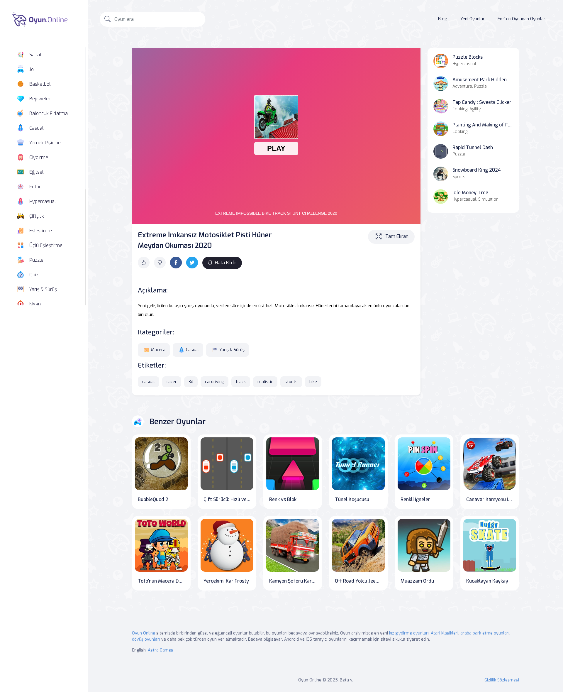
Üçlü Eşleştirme (45, 245)
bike (313, 382)
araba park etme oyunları (484, 633)
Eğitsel (36, 172)
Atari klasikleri (444, 633)
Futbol (36, 187)
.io (31, 69)
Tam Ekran (396, 236)
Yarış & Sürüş (43, 289)
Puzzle (36, 260)
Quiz (33, 275)
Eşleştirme (40, 231)
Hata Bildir (225, 263)
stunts (291, 382)
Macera (158, 350)
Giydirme (38, 157)
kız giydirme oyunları (409, 633)
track (241, 382)
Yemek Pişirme (45, 143)
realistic (265, 382)
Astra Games (160, 650)
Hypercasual (42, 201)
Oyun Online (143, 633)
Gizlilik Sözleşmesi (501, 680)
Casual (36, 128)
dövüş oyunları (146, 639)
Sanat (35, 55)
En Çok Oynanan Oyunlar (521, 19)
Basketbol (39, 84)
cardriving (214, 382)
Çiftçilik (36, 216)
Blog (442, 19)
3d (191, 382)
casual (148, 382)
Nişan (35, 304)
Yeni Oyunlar (472, 19)
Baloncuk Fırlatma (48, 113)
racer (172, 382)
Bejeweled (40, 99)
